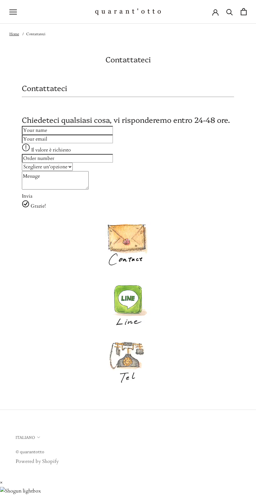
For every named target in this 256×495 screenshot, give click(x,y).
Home (14, 33)
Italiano (25, 437)
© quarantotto (30, 451)
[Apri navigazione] (13, 12)
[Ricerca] (229, 11)
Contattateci (35, 33)
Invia (27, 196)
